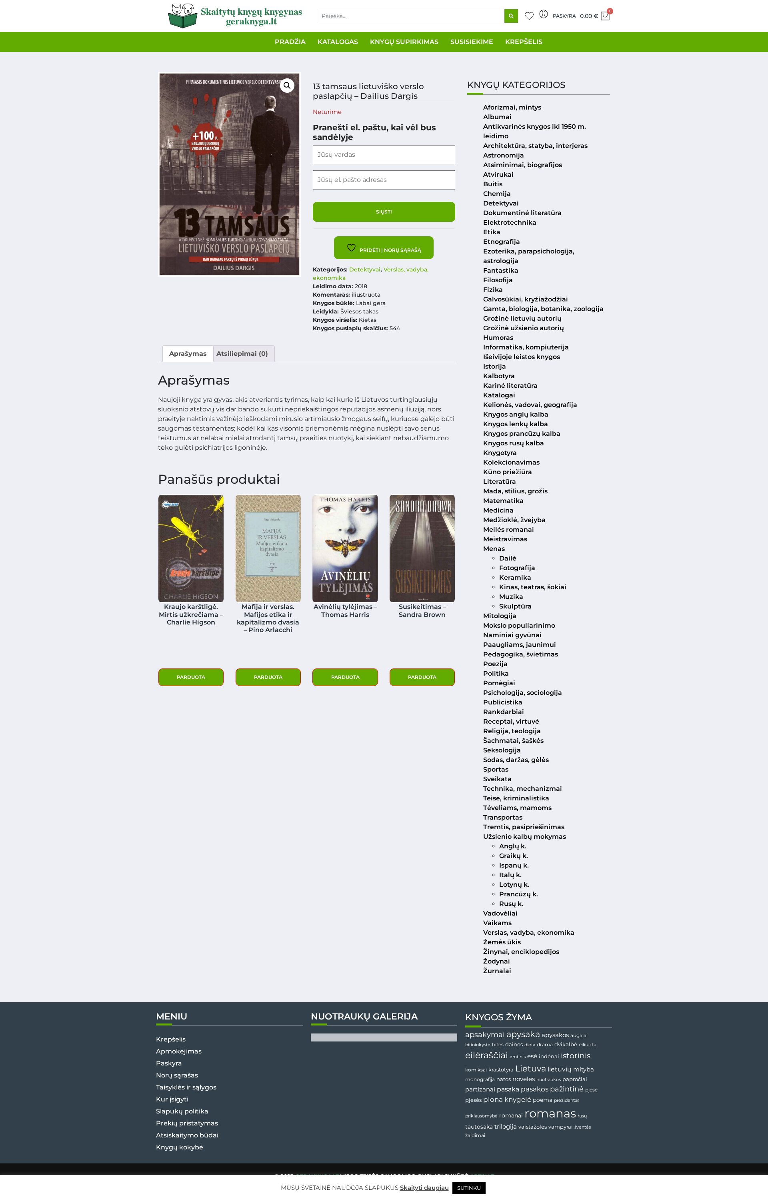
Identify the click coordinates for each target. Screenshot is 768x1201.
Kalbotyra (499, 376)
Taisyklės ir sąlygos (186, 1087)
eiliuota (587, 1044)
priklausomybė (481, 1116)
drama (545, 1044)
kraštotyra (501, 1070)
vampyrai (560, 1126)
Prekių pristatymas (187, 1123)
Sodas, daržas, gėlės (516, 760)
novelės (523, 1079)
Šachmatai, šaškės (513, 740)
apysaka (523, 1034)
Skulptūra (515, 606)
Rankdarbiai (503, 712)
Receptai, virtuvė (511, 721)
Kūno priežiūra (507, 472)
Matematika (503, 501)
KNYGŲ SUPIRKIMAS (404, 42)
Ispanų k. (514, 865)
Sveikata (497, 779)
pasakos (534, 1089)
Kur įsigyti (172, 1099)
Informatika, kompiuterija (526, 347)
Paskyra (564, 16)
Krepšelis (171, 1039)
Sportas (495, 769)
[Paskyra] (543, 14)
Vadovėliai (500, 913)
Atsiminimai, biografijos (522, 165)
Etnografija (501, 241)
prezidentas (566, 1100)
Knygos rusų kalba (513, 443)
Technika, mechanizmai (522, 788)
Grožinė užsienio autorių (523, 328)
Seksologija (502, 750)
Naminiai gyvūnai (512, 635)
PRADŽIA (290, 42)
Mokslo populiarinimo (519, 625)
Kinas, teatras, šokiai (532, 587)
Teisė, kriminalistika (516, 798)
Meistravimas (505, 539)
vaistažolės (532, 1126)
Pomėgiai (499, 683)
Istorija (494, 366)
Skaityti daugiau (424, 1187)
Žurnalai (497, 971)
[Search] (511, 16)
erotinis (518, 1056)
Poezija (495, 664)
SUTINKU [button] (469, 1188)
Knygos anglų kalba (515, 414)
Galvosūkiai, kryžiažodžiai (525, 299)
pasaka (508, 1089)
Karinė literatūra (510, 385)
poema (542, 1100)
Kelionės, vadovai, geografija (530, 405)
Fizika (493, 289)
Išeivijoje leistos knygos (521, 357)
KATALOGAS (338, 42)
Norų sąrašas (177, 1075)
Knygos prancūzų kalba (521, 433)
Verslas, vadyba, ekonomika (528, 932)
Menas (494, 549)
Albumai (497, 117)
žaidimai (475, 1135)
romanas (550, 1113)
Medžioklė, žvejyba (514, 520)
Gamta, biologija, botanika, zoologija (543, 309)
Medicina (498, 510)
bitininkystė (477, 1044)
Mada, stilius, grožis (515, 491)
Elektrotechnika (509, 222)
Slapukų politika (182, 1111)
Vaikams (497, 923)
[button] (287, 85)
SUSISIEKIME (471, 42)
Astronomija (503, 155)
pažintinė (567, 1088)
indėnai (549, 1056)
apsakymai (485, 1034)
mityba (583, 1069)
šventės (582, 1127)
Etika (491, 232)
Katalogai (499, 395)
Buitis (492, 184)
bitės (498, 1044)
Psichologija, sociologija (522, 692)
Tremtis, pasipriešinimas (523, 827)
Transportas (502, 817)
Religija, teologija (512, 731)
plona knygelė (507, 1099)
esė (532, 1056)
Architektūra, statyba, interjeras (535, 146)
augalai (579, 1035)
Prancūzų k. (518, 894)
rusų (582, 1116)
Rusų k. (511, 904)
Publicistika (502, 702)
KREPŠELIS (523, 42)
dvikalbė (565, 1044)
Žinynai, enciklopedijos (521, 952)
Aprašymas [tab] (188, 353)
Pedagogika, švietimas (520, 654)
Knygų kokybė (179, 1147)
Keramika (515, 577)
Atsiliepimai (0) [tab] (242, 353)
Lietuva (530, 1068)
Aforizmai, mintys (512, 107)
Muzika (511, 596)
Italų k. (510, 875)
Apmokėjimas (179, 1051)
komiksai (476, 1070)
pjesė (591, 1090)
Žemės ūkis (502, 942)
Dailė (507, 558)
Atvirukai (498, 174)
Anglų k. (512, 846)
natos (503, 1079)
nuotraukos (548, 1079)
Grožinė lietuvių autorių (522, 318)
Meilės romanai (508, 529)
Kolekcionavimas (511, 462)
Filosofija (498, 280)
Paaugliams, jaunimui (519, 644)
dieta (529, 1044)
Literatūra (499, 481)
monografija (480, 1079)
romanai (511, 1115)
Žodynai (496, 961)
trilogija (505, 1126)
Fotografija (517, 568)
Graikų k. (513, 856)
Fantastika (500, 270)
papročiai (574, 1079)
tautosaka (479, 1126)
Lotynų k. (514, 884)
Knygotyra (500, 453)
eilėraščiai (486, 1055)
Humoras (498, 337)
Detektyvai (364, 269)
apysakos (555, 1035)
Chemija (497, 194)
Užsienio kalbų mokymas (524, 836)
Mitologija (499, 616)
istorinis (575, 1055)
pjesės (473, 1100)
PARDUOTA (191, 677)
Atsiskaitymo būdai (187, 1135)
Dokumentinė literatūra (522, 213)
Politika (496, 673)
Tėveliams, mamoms (517, 808)
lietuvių (560, 1069)
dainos (514, 1044)
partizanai (480, 1089)
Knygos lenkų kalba (515, 424)
